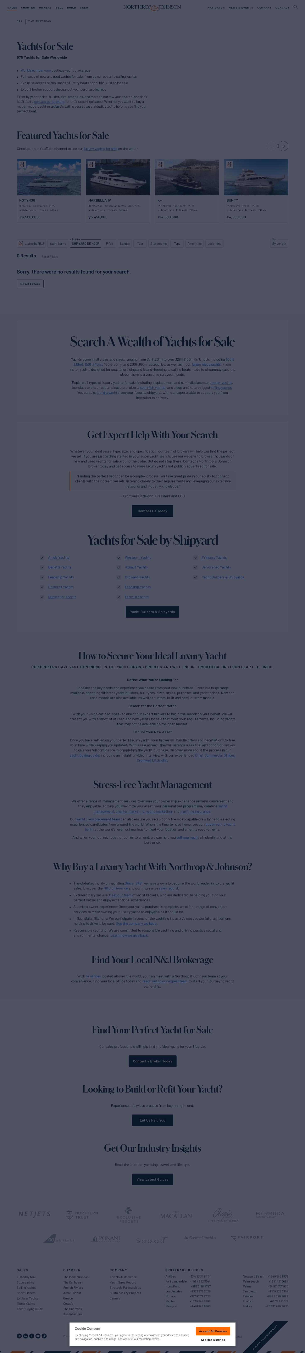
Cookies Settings (213, 1339)
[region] (152, 1334)
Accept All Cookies (213, 1331)
